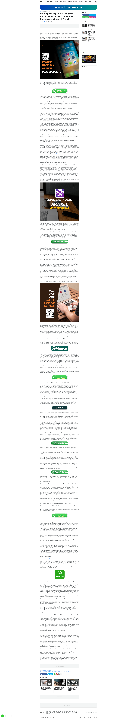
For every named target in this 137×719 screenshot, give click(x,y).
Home (81, 717)
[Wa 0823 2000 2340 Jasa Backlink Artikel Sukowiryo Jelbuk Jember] (84, 32)
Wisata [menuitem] (51, 1)
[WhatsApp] (54, 674)
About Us (84, 717)
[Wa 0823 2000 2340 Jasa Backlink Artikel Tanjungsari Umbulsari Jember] (73, 682)
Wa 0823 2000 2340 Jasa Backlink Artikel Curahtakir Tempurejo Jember (91, 39)
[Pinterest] (57, 674)
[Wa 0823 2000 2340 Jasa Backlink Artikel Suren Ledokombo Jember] (60, 682)
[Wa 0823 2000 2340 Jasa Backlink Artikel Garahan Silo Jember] (46, 682)
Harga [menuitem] (86, 1)
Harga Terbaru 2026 (50, 717)
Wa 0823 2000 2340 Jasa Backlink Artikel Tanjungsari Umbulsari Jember (72, 689)
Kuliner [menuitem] (64, 1)
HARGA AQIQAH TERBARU (60, 666)
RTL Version (95, 717)
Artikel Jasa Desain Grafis (48, 11)
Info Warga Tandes (58, 153)
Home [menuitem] (48, 1)
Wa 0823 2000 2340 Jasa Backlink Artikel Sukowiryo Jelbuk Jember (91, 33)
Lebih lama (77, 701)
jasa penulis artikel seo (48, 558)
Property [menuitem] (56, 1)
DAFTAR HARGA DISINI (59, 25)
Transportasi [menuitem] (81, 1)
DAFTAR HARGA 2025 (60, 696)
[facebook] (86, 712)
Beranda (41, 11)
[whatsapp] (91, 712)
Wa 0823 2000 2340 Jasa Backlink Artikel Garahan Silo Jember (46, 688)
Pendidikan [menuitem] (75, 1)
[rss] (96, 712)
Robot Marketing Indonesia (86, 70)
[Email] (59, 674)
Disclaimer (89, 717)
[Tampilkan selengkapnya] (61, 674)
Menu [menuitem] (90, 1)
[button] (93, 2)
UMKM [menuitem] (60, 1)
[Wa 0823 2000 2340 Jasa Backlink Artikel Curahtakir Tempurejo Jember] (84, 39)
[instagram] (93, 712)
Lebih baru (42, 701)
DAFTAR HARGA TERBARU (68, 705)
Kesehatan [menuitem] (70, 1)
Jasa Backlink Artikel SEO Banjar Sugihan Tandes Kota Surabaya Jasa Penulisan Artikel (55, 671)
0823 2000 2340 (43, 31)
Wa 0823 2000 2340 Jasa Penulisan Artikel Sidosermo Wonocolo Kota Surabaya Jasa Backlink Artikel (91, 26)
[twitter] (89, 712)
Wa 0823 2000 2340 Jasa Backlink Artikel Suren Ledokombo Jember (59, 688)
